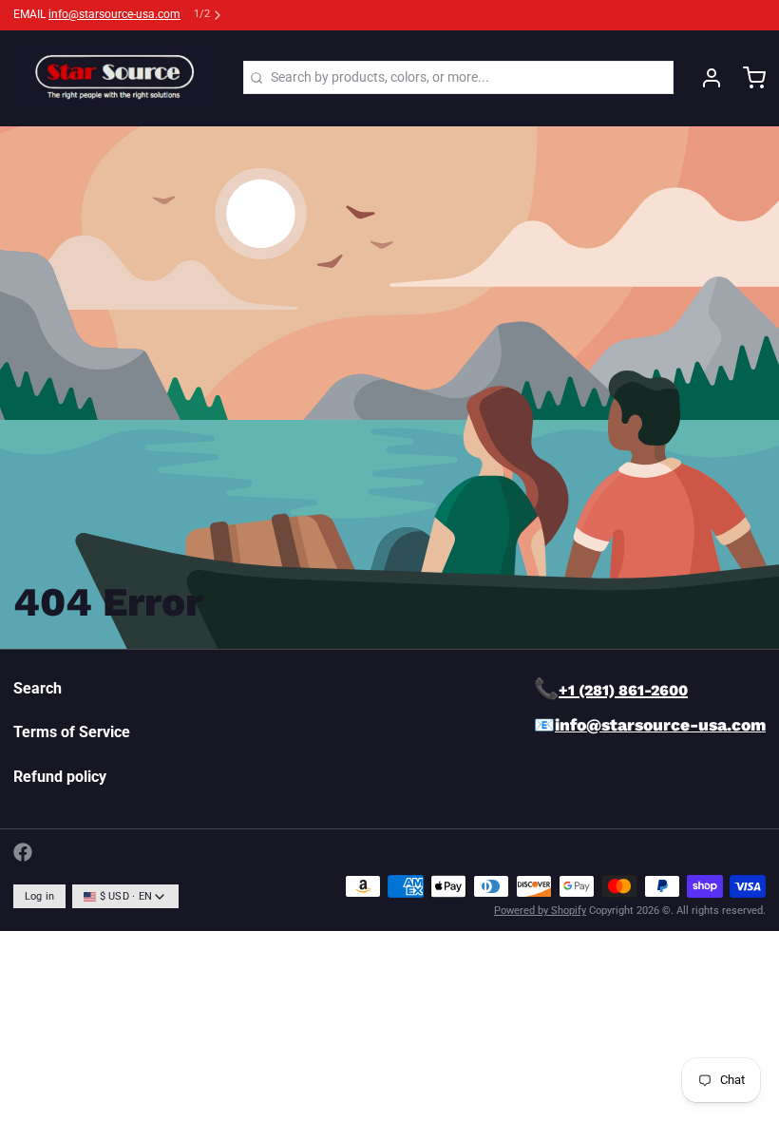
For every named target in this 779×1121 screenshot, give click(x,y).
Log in (40, 896)
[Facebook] (22, 852)
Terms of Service (71, 732)
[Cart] (748, 77)
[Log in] (705, 77)
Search (37, 688)
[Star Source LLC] (118, 78)
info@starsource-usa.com (114, 14)
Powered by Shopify (540, 910)
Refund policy (59, 777)
